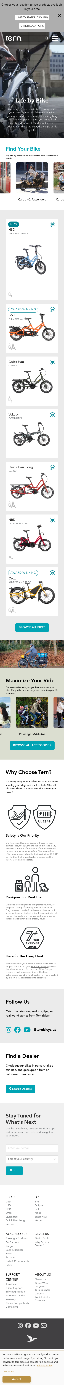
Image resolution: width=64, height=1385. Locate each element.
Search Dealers (21, 1089)
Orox (9, 1213)
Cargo (9, 1246)
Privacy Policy (44, 1365)
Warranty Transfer (15, 1295)
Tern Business (42, 1290)
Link (37, 1209)
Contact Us (12, 1307)
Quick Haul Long (15, 1220)
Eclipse (39, 1205)
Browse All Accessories (32, 745)
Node (38, 1213)
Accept (16, 1379)
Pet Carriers (12, 1242)
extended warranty (40, 967)
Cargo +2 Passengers (32, 199)
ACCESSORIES (16, 1234)
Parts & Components (17, 1261)
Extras (9, 1265)
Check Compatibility (17, 1303)
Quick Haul (12, 1217)
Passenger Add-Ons (32, 734)
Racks (9, 1253)
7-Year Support (46, 969)
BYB (37, 1202)
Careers (39, 1293)
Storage (10, 1257)
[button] (55, 38)
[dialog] (32, 1368)
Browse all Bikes (32, 627)
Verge (38, 1220)
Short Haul (41, 1217)
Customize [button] (8, 1371)
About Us (43, 1274)
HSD (8, 1205)
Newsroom (41, 1279)
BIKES (39, 1197)
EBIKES (11, 1197)
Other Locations (32, 26)
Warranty (11, 1299)
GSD (8, 1202)
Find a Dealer (42, 1238)
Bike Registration (15, 1292)
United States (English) (32, 17)
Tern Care (11, 1284)
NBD (8, 1209)
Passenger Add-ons (17, 1238)
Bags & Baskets (14, 1250)
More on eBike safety (22, 860)
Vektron (10, 1224)
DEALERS (42, 1234)
